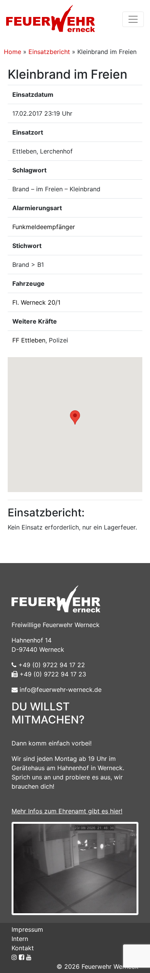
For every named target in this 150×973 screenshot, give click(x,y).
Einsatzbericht (49, 52)
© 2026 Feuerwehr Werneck (97, 966)
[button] (75, 417)
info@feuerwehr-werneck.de (60, 689)
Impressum (27, 929)
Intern (20, 939)
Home (12, 52)
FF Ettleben (28, 340)
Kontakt (23, 948)
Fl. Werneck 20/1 (36, 302)
